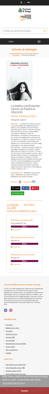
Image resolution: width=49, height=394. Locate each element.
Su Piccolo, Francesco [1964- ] (22, 211)
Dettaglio (29, 205)
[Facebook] (5, 310)
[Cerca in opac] (45, 31)
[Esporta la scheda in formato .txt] (20, 182)
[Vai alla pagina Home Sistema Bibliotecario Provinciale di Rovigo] (24, 14)
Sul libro (11, 208)
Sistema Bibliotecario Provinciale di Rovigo (24, 53)
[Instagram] (11, 310)
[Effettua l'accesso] (21, 2)
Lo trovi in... (13, 205)
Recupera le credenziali (28, 2)
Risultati (16, 55)
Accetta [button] (24, 391)
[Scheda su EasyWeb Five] (33, 182)
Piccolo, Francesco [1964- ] (24, 116)
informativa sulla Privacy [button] (13, 383)
